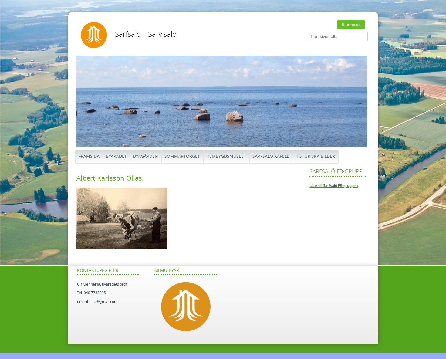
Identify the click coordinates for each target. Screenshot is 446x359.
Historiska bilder (315, 156)
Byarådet (116, 156)
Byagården (145, 156)
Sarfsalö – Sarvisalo (146, 34)
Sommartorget (182, 156)
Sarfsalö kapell (270, 156)
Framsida (89, 156)
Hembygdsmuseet (226, 156)
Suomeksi (351, 24)
